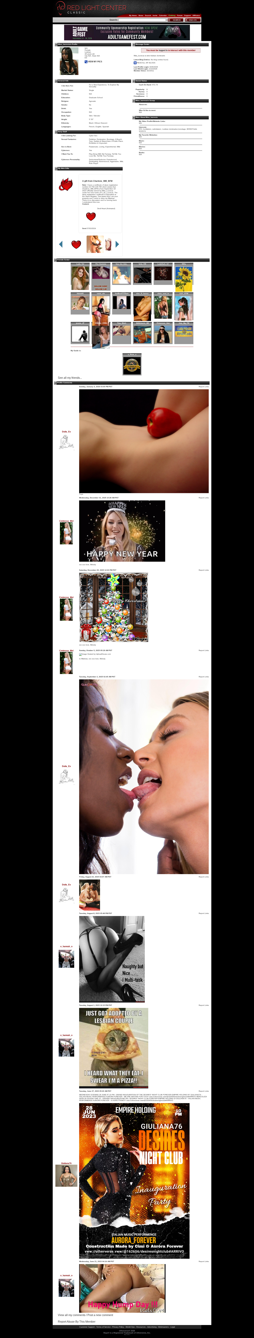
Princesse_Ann (163, 323)
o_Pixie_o (132, 354)
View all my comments (71, 1315)
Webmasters (163, 1327)
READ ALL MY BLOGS (146, 63)
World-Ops (130, 1327)
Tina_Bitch (121, 323)
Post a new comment (100, 1315)
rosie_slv (101, 293)
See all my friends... (70, 377)
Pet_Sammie (101, 264)
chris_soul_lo (163, 293)
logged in (163, 50)
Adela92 (80, 293)
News (141, 15)
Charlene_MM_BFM (102, 181)
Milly (184, 264)
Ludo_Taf (80, 264)
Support (187, 15)
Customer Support (87, 1327)
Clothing (171, 15)
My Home (133, 15)
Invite (155, 15)
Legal (172, 1327)
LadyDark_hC (163, 264)
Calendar (163, 15)
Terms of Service (103, 1327)
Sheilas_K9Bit (101, 323)
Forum (179, 15)
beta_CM (142, 264)
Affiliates (196, 15)
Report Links (204, 387)
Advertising (152, 1327)
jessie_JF (80, 323)
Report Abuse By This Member (76, 1321)
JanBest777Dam (122, 293)
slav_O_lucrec (142, 293)
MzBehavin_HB (142, 323)
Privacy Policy (118, 1327)
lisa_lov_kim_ (122, 264)
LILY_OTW (184, 293)
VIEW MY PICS (94, 61)
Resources (141, 1327)
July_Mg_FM (184, 323)
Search (148, 15)
